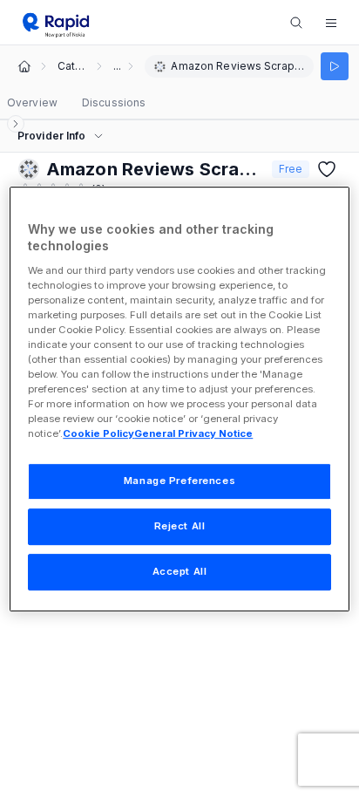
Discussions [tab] (114, 102)
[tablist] (76, 103)
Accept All (179, 571)
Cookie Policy (98, 434)
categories (71, 66)
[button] (331, 23)
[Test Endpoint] (335, 66)
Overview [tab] (32, 102)
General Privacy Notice (193, 434)
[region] (179, 399)
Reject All (180, 527)
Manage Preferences (179, 481)
